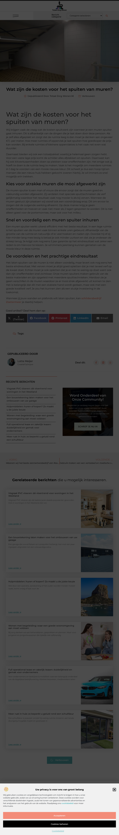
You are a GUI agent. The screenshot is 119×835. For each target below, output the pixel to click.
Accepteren (59, 815)
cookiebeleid (67, 803)
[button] (114, 789)
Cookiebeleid (58, 831)
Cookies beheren (59, 824)
